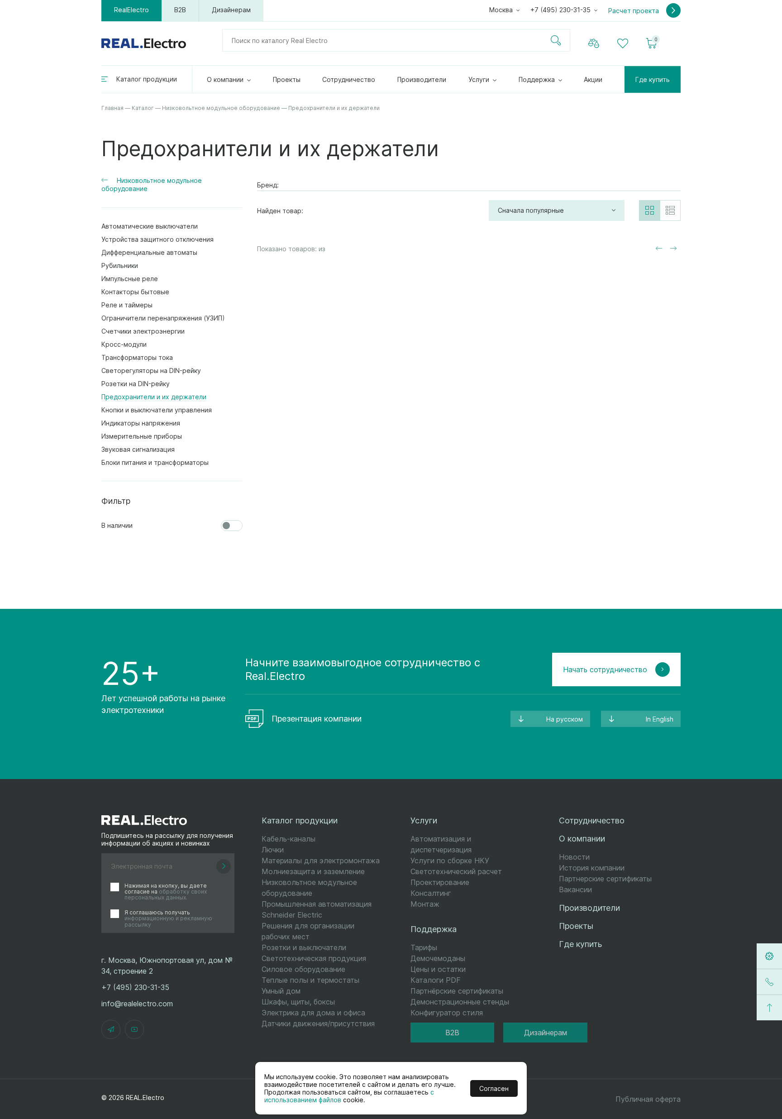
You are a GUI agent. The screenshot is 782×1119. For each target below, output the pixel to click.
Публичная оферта (648, 1099)
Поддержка (537, 79)
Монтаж (424, 904)
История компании (592, 867)
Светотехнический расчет (456, 871)
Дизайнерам (231, 10)
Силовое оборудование (303, 969)
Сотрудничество (348, 79)
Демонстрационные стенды (459, 1001)
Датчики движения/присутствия (318, 1023)
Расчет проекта (634, 10)
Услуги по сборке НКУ (449, 860)
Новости (574, 856)
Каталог (143, 108)
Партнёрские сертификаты (456, 990)
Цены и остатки (438, 969)
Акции (593, 79)
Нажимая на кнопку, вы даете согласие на (165, 892)
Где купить (652, 79)
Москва (501, 10)
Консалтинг (430, 893)
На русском (564, 719)
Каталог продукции (146, 79)
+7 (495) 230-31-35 (560, 10)
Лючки (273, 849)
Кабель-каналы (288, 838)
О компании (225, 79)
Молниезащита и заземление (313, 871)
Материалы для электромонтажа (321, 860)
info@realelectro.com (137, 1003)
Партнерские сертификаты (605, 878)
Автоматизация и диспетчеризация (441, 844)
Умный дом (281, 990)
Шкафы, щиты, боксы (298, 1001)
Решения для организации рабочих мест (308, 931)
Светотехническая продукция (314, 958)
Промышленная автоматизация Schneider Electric (317, 909)
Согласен (494, 1088)
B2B (180, 10)
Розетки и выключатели (304, 947)
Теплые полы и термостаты (310, 980)
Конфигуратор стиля (446, 1012)
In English (659, 719)
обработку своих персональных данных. (165, 894)
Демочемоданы (437, 958)
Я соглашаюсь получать (168, 918)
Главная (112, 108)
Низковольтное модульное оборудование (221, 108)
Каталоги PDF (435, 980)
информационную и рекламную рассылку (168, 921)
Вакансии (575, 889)
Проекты (286, 79)
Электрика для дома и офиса (313, 1012)
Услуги (478, 79)
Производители (421, 79)
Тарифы (423, 947)
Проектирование (439, 882)
